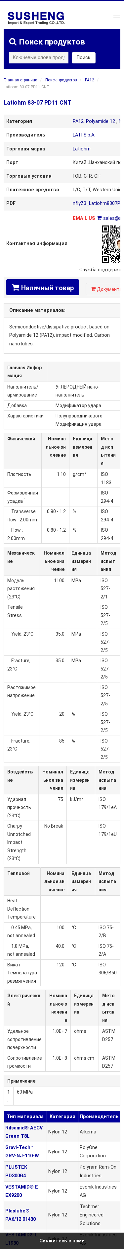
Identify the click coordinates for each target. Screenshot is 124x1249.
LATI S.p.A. (84, 135)
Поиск (83, 57)
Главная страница (20, 80)
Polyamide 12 (100, 121)
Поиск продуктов (61, 80)
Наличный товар (43, 287)
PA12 (89, 80)
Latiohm (82, 149)
